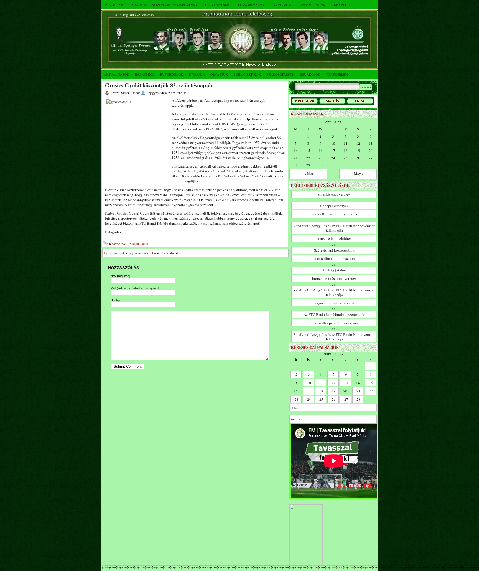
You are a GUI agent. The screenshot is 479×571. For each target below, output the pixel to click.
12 (334, 382)
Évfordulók (171, 74)
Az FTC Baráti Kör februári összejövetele (334, 314)
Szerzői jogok (313, 5)
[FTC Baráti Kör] (306, 564)
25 (321, 399)
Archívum (282, 5)
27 (346, 399)
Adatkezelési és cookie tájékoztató (164, 5)
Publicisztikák (247, 74)
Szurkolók (310, 74)
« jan (295, 407)
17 (309, 391)
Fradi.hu (342, 5)
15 (371, 382)
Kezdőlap (114, 5)
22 (371, 391)
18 (321, 391)
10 (309, 382)
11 (321, 382)
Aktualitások (116, 74)
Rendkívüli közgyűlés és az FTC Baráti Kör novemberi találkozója (334, 228)
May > (359, 173)
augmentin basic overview (334, 302)
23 (297, 399)
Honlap (115, 300)
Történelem (337, 74)
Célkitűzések (217, 5)
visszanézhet (143, 252)
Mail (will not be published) (135, 288)
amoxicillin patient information (334, 322)
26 (334, 399)
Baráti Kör (145, 74)
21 (358, 391)
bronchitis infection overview (334, 278)
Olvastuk (219, 74)
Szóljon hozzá (139, 243)
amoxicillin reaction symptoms (334, 214)
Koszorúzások (251, 5)
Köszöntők (117, 244)
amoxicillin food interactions (334, 258)
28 (358, 399)
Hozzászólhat (114, 252)
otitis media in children (334, 238)
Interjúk (197, 74)
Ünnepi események (334, 205)
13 (346, 382)
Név (120, 276)
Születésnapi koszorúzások (334, 250)
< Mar (308, 173)
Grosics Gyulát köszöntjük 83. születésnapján (159, 85)
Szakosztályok (281, 74)
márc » (296, 419)
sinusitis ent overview (334, 194)
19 (334, 391)
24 (309, 399)
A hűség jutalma (334, 270)
